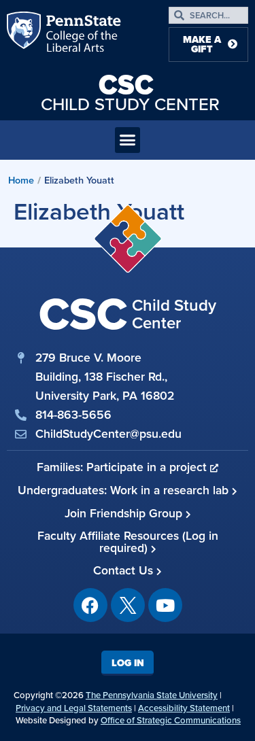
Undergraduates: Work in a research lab (125, 490)
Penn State (25, 35)
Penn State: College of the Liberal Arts (82, 35)
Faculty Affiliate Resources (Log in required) (127, 542)
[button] (128, 140)
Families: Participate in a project (123, 467)
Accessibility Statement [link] (184, 708)
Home (21, 180)
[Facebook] (90, 605)
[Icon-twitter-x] (128, 605)
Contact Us (124, 570)
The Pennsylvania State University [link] (152, 695)
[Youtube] (165, 605)
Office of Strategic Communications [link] (171, 720)
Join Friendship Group (125, 513)
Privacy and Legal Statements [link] (74, 708)
